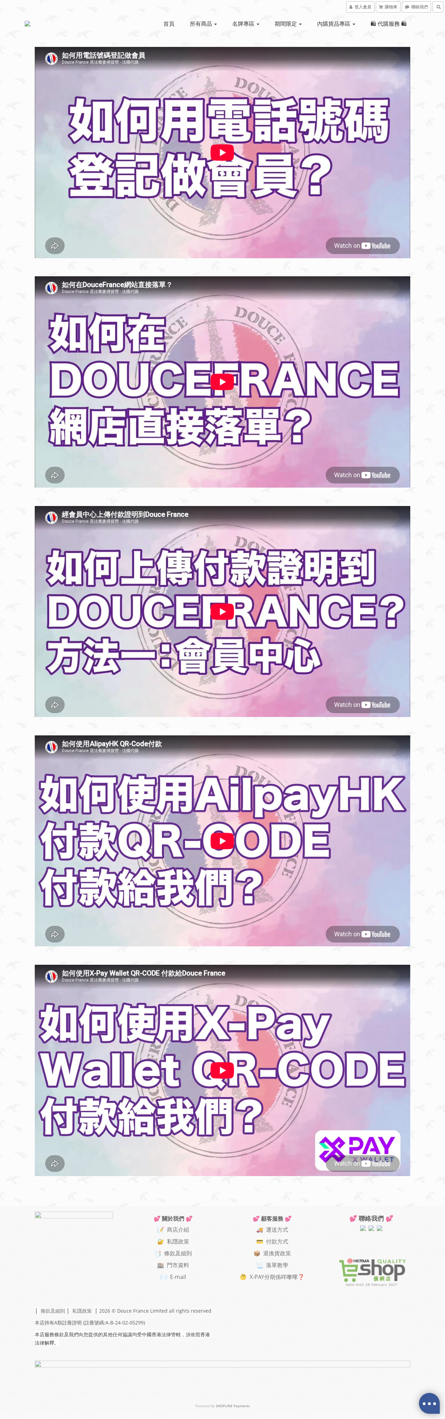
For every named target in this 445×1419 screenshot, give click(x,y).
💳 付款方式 (272, 1241)
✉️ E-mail (173, 1277)
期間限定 (286, 23)
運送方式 (277, 1229)
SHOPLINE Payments (233, 1405)
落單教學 (277, 1265)
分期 (269, 1277)
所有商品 (201, 23)
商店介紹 (178, 1229)
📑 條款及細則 (173, 1253)
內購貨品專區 (334, 23)
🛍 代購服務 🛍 (389, 23)
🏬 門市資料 (173, 1265)
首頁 (169, 23)
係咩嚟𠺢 (286, 1277)
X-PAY (257, 1277)
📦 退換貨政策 (272, 1253)
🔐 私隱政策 (173, 1241)
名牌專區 (244, 23)
